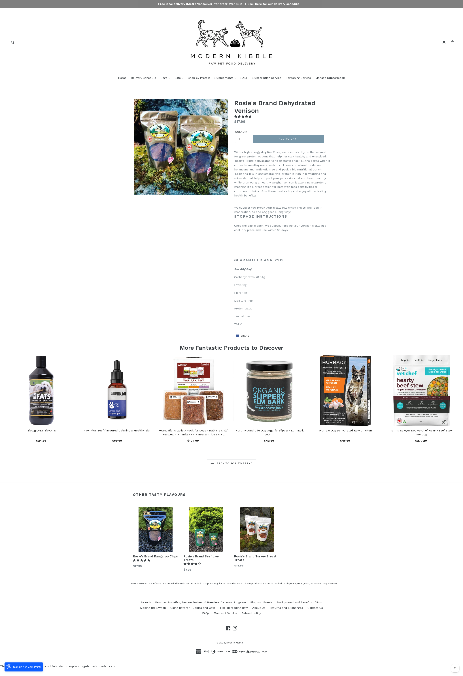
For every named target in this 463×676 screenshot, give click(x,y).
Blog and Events (261, 602)
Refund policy (251, 613)
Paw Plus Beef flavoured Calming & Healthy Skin (117, 430)
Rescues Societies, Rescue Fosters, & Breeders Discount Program (200, 602)
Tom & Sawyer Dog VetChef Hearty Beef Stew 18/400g (421, 432)
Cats (178, 78)
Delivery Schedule (143, 78)
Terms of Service (225, 613)
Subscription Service (266, 78)
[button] (243, 116)
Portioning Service (298, 78)
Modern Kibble (234, 642)
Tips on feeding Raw (234, 607)
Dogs (164, 78)
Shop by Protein (199, 78)
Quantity (241, 131)
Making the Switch (153, 607)
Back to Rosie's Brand (234, 463)
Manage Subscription (330, 78)
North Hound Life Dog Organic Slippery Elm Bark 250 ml (269, 432)
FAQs (205, 613)
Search (146, 602)
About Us (258, 607)
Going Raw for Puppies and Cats (192, 607)
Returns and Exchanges (286, 607)
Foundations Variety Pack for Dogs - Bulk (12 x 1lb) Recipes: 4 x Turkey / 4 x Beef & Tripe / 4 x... (193, 432)
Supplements (224, 78)
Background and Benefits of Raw (299, 602)
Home (122, 78)
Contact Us (315, 607)
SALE (244, 78)
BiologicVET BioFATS (41, 430)
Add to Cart (193, 440)
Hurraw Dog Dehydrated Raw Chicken (345, 430)
